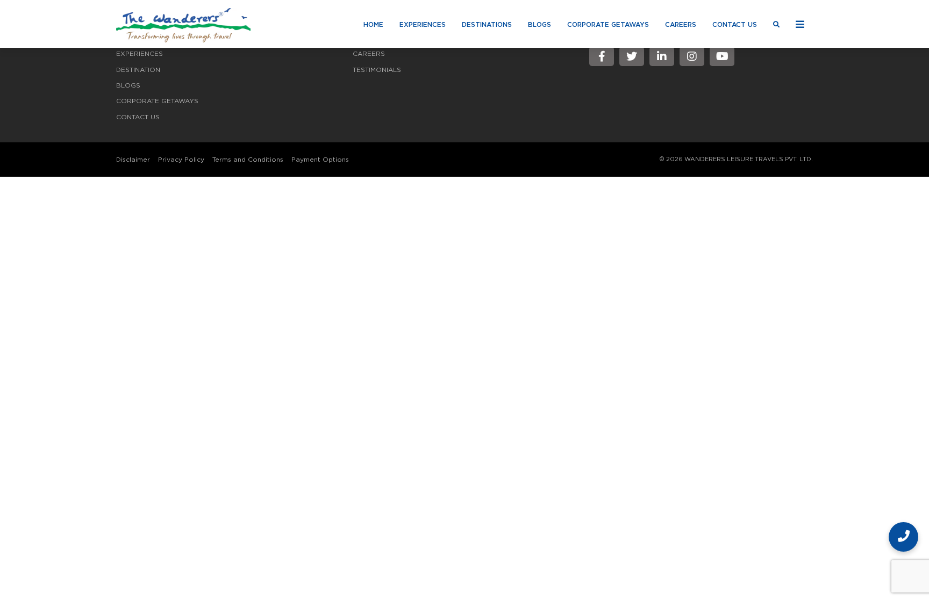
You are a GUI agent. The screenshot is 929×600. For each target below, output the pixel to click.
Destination (138, 70)
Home (373, 24)
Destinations (487, 24)
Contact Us (734, 24)
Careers (680, 24)
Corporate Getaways (608, 24)
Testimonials (377, 70)
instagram (692, 56)
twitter (631, 56)
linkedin (661, 56)
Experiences (422, 24)
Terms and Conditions (247, 159)
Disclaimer (133, 159)
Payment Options (320, 159)
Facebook (601, 56)
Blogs (539, 24)
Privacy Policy (181, 159)
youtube (722, 56)
